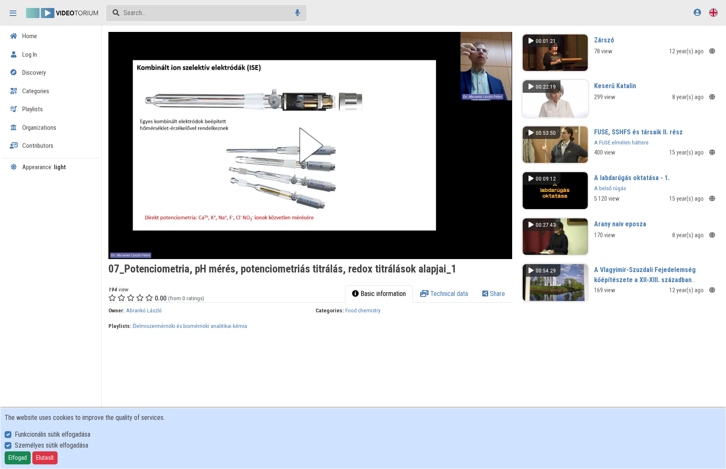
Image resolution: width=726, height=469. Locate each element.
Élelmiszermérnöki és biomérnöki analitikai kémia (190, 325)
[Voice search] (297, 13)
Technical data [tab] (448, 294)
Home (29, 36)
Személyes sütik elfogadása (51, 445)
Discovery (33, 72)
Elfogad (17, 457)
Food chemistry (363, 310)
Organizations (38, 127)
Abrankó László (144, 310)
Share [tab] (496, 294)
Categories (35, 91)
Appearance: (43, 167)
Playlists (32, 109)
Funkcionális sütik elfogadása (52, 434)
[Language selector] (713, 12)
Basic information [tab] (382, 294)
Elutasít (45, 457)
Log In (29, 54)
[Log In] (697, 12)
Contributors (37, 145)
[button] (310, 145)
